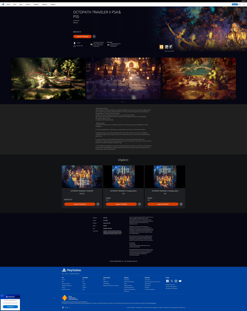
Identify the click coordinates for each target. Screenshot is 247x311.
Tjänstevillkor (147, 279)
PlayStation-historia (66, 289)
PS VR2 (84, 283)
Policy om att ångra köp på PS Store (152, 281)
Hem (63, 273)
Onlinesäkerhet (106, 283)
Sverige (66, 307)
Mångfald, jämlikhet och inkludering (111, 285)
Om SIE (63, 279)
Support (53, 4)
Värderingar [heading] (106, 277)
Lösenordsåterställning (129, 287)
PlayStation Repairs (128, 285)
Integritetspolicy (139, 307)
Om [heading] (63, 277)
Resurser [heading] (147, 277)
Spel (20, 4)
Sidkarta (161, 307)
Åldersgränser (148, 283)
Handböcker (126, 291)
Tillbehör (36, 4)
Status (125, 283)
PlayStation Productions (67, 285)
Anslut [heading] (167, 277)
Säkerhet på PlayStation (129, 281)
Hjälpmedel (105, 281)
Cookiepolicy (166, 307)
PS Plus (28, 4)
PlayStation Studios (66, 283)
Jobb (63, 281)
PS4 (83, 281)
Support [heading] (126, 277)
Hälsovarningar (132, 244)
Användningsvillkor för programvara (177, 307)
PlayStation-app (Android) (171, 286)
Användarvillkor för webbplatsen (151, 307)
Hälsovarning (147, 285)
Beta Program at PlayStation (171, 288)
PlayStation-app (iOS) (170, 284)
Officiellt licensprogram (150, 289)
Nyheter (44, 4)
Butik (8, 4)
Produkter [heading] (85, 277)
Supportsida (126, 279)
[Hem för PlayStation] (3, 4)
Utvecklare (147, 287)
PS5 (15, 4)
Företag (63, 287)
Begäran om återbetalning (129, 289)
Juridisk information (131, 307)
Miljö (104, 279)
